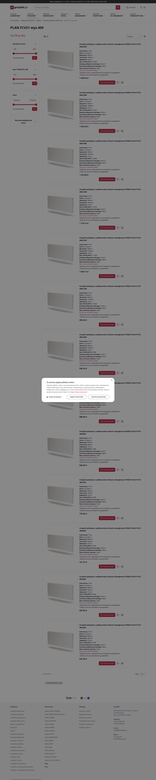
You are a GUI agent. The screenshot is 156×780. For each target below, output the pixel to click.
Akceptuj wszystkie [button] (99, 397)
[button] (54, 397)
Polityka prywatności (80, 392)
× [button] (111, 380)
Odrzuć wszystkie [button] (76, 397)
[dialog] (78, 390)
